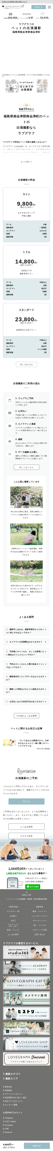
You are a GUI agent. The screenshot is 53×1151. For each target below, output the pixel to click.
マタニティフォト (40, 921)
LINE (7, 1129)
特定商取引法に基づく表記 (15, 1098)
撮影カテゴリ (13, 1074)
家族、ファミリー (40, 911)
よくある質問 (26, 827)
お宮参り (13, 916)
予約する (38, 7)
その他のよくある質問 (26, 716)
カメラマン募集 (11, 1105)
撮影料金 (39, 907)
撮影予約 (37, 1146)
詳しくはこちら (26, 364)
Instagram (9, 1118)
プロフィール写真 (40, 930)
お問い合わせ (39, 934)
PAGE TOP (26, 895)
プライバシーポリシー (14, 1094)
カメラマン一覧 (13, 911)
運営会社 (8, 1087)
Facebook (9, 1125)
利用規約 (8, 1090)
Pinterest (8, 1132)
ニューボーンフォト (40, 916)
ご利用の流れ (13, 907)
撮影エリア (12, 1078)
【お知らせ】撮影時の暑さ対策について (14, 1)
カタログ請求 (26, 836)
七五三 (13, 921)
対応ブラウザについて (14, 1101)
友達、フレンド (13, 930)
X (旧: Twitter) (10, 1121)
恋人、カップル (39, 925)
